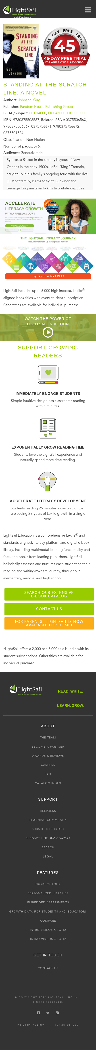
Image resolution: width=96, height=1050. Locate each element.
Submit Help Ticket (48, 829)
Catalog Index (48, 783)
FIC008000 (76, 113)
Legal (48, 856)
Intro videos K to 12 (48, 930)
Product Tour (48, 884)
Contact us (49, 609)
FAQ (48, 774)
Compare (48, 921)
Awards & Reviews (48, 756)
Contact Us (48, 968)
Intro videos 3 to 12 (48, 939)
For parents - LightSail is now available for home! (49, 623)
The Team (48, 737)
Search (48, 847)
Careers (48, 765)
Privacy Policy (30, 1025)
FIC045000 (56, 113)
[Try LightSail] (66, 73)
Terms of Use (67, 1025)
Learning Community (48, 820)
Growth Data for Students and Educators (48, 911)
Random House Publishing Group (46, 107)
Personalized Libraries (48, 893)
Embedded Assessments (48, 902)
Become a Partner (48, 747)
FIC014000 (37, 113)
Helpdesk (48, 811)
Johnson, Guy (29, 100)
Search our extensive (49, 595)
